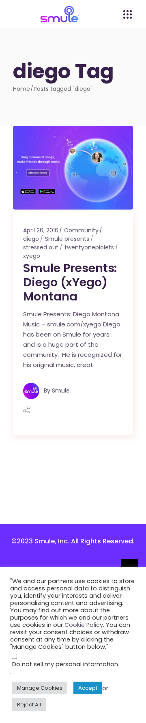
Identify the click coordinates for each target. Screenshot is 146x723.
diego (31, 239)
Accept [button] (87, 688)
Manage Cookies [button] (39, 688)
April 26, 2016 (40, 230)
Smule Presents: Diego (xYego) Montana (70, 282)
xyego (31, 256)
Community (81, 230)
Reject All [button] (29, 704)
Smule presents (67, 239)
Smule (61, 390)
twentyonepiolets (89, 247)
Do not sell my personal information (65, 664)
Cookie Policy (83, 625)
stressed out (40, 247)
